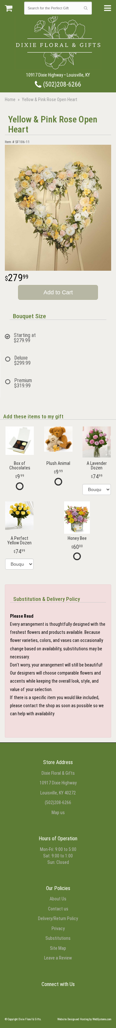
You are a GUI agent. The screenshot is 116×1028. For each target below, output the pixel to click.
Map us (58, 812)
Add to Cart (58, 292)
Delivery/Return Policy (58, 918)
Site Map (58, 948)
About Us (58, 898)
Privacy (58, 928)
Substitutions (58, 938)
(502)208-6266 (61, 84)
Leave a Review (58, 957)
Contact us (58, 908)
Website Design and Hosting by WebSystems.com (84, 1019)
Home (10, 99)
